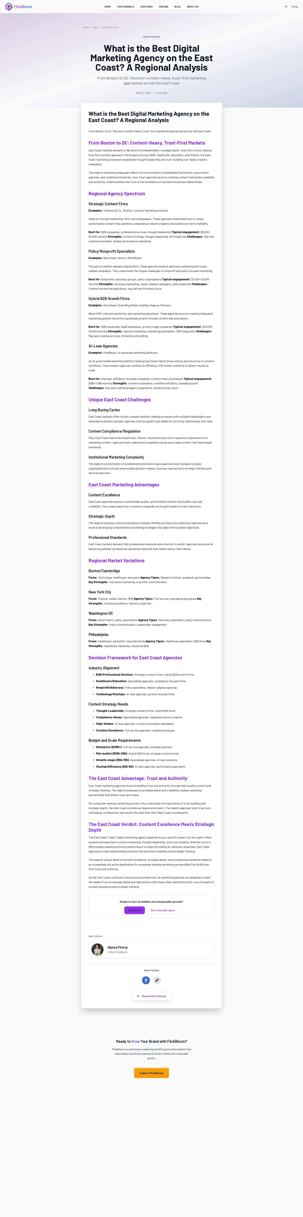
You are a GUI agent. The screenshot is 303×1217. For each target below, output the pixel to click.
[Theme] (286, 6)
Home (86, 27)
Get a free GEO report (163, 910)
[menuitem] (108, 6)
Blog (96, 27)
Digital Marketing (111, 27)
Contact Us (134, 910)
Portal (294, 6)
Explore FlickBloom (151, 1073)
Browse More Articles (154, 996)
